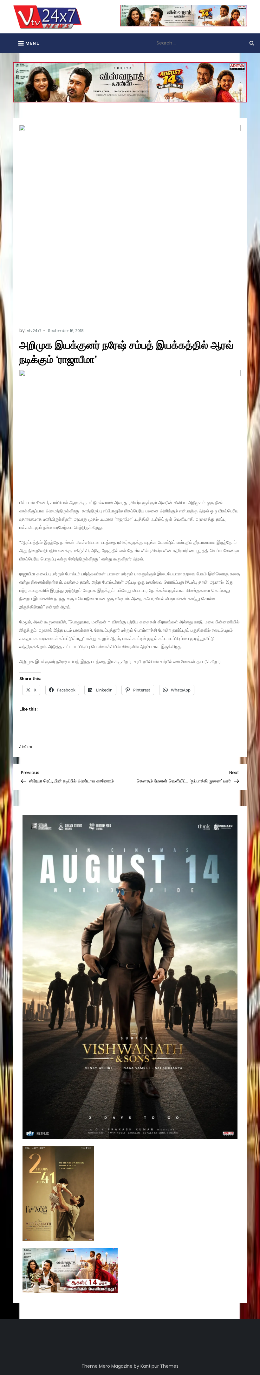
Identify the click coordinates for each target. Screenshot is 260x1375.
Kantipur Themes (159, 1366)
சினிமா (25, 746)
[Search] (252, 42)
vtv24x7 (34, 330)
